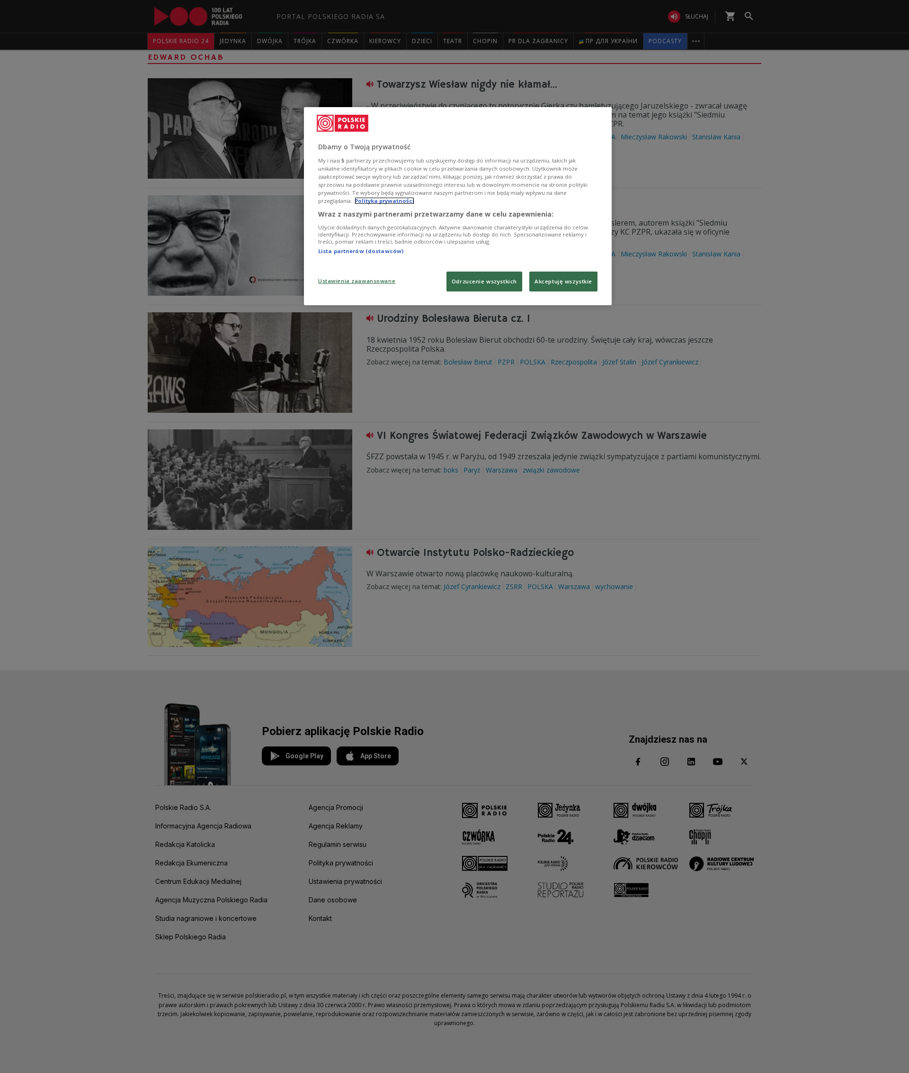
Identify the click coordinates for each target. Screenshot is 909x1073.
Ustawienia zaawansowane (356, 280)
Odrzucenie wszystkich (484, 281)
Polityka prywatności (384, 200)
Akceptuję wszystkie (563, 281)
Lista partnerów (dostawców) (360, 251)
